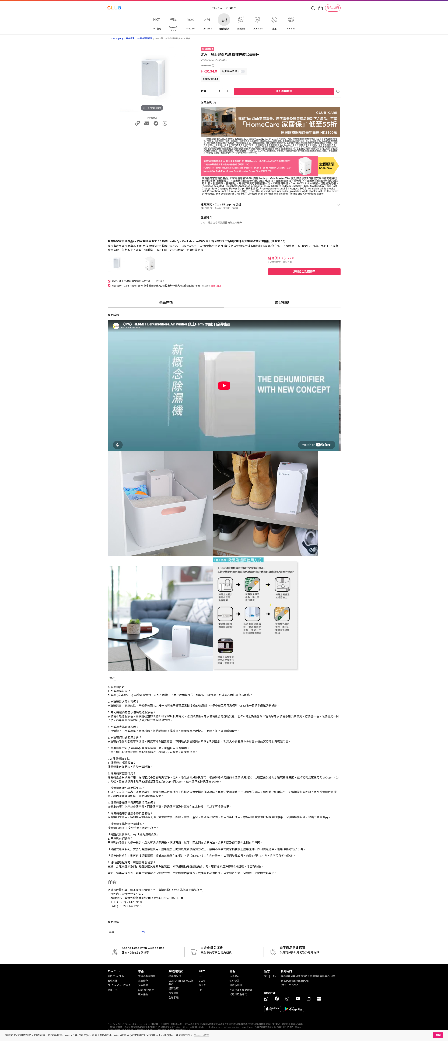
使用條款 (235, 981)
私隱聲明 (235, 976)
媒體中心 (113, 990)
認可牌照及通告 (238, 994)
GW (143, 932)
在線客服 (173, 997)
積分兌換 (143, 994)
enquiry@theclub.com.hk (295, 981)
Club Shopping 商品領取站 (181, 982)
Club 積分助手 (146, 990)
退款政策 (173, 988)
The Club (217, 8)
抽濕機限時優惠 (144, 38)
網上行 (202, 985)
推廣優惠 (130, 38)
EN (274, 976)
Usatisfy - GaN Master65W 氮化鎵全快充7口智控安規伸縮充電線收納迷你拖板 (156, 285)
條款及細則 (236, 985)
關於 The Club (116, 976)
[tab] (166, 302)
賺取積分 (143, 981)
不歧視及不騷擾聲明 (241, 990)
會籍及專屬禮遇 (146, 976)
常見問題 (173, 993)
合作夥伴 (231, 8)
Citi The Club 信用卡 (119, 985)
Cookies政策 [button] (201, 1035)
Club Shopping (115, 38)
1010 (202, 981)
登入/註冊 (333, 8)
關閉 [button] (438, 1035)
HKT (201, 990)
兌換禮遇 (143, 985)
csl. (201, 976)
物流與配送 (175, 976)
